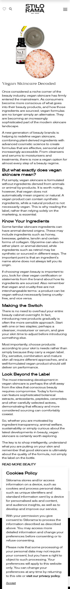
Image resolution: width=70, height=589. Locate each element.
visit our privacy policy (43, 576)
